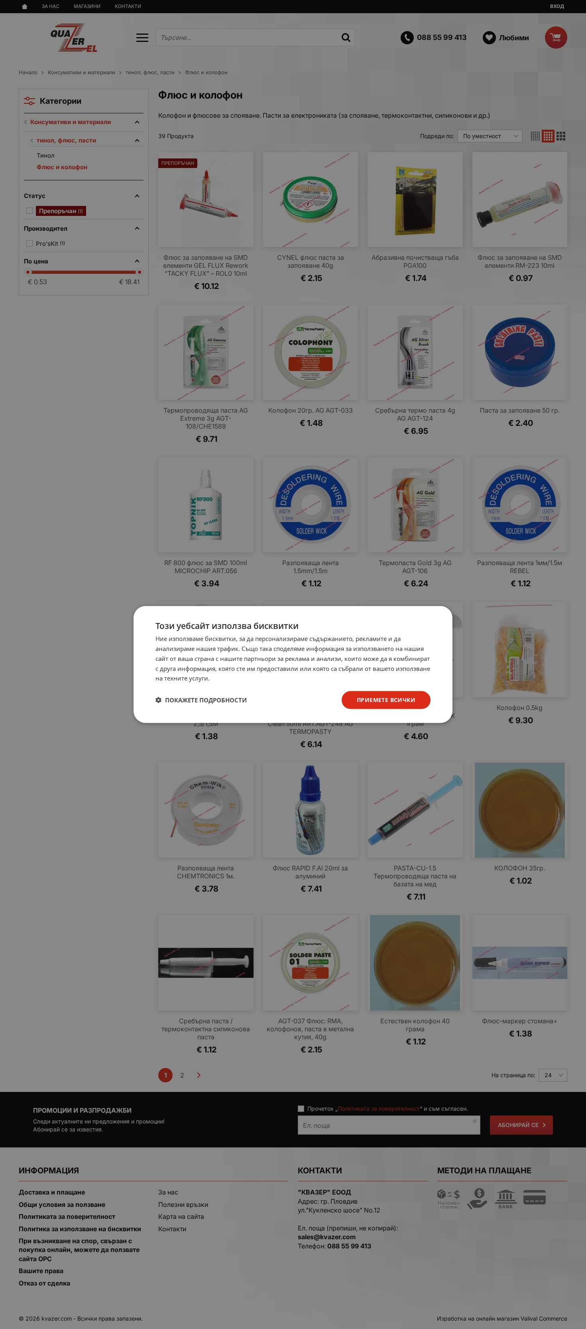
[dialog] (293, 664)
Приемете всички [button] (386, 700)
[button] (201, 700)
